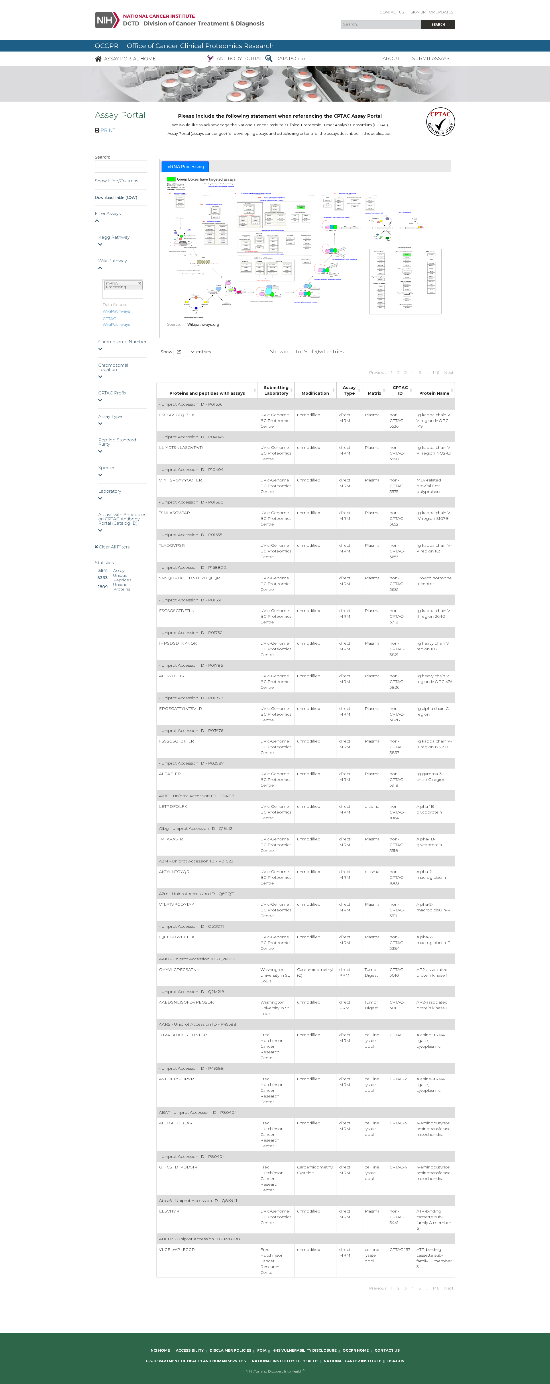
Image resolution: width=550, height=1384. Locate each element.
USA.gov (395, 1361)
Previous (377, 372)
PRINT (107, 130)
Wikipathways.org (203, 324)
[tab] (185, 166)
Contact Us (392, 12)
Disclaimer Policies (230, 1351)
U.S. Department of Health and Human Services (196, 1361)
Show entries (186, 351)
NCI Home (160, 1351)
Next (448, 372)
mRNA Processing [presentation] (185, 166)
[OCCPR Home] (98, 58)
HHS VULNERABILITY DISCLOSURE (304, 1351)
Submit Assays (430, 58)
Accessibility (190, 1351)
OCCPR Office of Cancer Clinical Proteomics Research (184, 46)
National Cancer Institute (352, 1361)
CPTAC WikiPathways (116, 321)
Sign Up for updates (431, 12)
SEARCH (438, 24)
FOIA (261, 1351)
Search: (102, 157)
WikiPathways (116, 311)
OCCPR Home (356, 1351)
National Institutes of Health (285, 1361)
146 (436, 372)
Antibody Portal (239, 58)
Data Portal (291, 58)
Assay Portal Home (130, 58)
